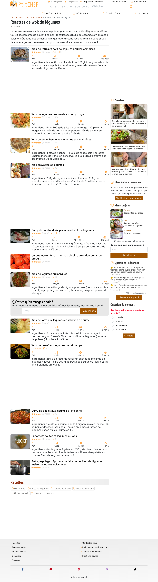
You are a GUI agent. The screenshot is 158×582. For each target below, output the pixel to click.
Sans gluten (57, 1)
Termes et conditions (92, 551)
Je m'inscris (89, 310)
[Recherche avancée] (136, 7)
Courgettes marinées (133, 213)
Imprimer (139, 241)
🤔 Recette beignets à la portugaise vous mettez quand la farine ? (127, 279)
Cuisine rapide (21, 493)
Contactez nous (89, 543)
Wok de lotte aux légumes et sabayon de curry (60, 320)
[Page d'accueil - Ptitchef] (11, 17)
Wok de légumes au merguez (49, 273)
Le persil (119, 321)
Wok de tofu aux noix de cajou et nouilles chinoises (63, 48)
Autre (141, 13)
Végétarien (73, 1)
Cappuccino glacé (131, 233)
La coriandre (120, 329)
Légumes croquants (44, 493)
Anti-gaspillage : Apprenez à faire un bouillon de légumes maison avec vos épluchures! (66, 463)
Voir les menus (124, 241)
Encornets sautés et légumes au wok (54, 436)
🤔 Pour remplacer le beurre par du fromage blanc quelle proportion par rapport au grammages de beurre (127, 270)
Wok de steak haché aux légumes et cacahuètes (61, 139)
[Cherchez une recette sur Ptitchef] (131, 6)
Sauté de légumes (39, 488)
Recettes (51, 13)
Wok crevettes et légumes (47, 164)
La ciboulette (121, 325)
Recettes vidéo (19, 547)
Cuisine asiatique (62, 488)
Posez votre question (130, 297)
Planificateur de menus (127, 198)
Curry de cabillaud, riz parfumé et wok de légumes (62, 230)
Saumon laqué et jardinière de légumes (133, 224)
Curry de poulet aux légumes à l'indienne (56, 410)
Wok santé (19, 488)
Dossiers (81, 13)
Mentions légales (90, 556)
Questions (112, 13)
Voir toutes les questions (136, 293)
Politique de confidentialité (94, 547)
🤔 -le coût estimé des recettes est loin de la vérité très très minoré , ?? (128, 286)
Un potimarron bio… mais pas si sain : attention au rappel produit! (66, 257)
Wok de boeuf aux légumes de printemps (56, 345)
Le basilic (119, 317)
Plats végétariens (85, 488)
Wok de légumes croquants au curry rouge (57, 114)
